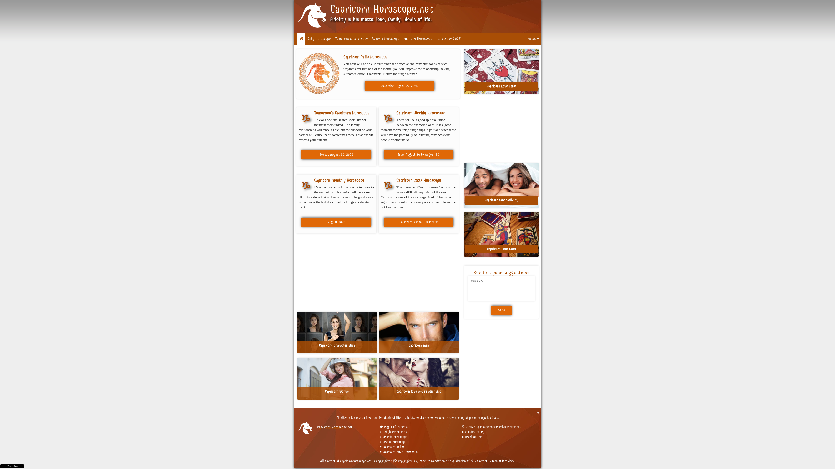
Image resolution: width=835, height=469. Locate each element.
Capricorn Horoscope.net (381, 9)
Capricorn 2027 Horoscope (418, 180)
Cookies (12, 466)
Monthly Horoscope (418, 38)
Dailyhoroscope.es (395, 432)
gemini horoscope (394, 442)
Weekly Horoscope (385, 38)
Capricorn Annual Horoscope (419, 222)
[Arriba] (538, 413)
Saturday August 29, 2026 (399, 86)
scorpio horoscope (395, 437)
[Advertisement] (378, 272)
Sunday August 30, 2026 (336, 154)
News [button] (532, 38)
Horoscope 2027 (449, 38)
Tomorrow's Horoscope (351, 38)
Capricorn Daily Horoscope (365, 56)
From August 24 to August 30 (418, 154)
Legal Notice (473, 437)
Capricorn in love (394, 447)
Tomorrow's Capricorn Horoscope (341, 113)
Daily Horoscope (319, 38)
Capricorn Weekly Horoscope (420, 113)
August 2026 (336, 222)
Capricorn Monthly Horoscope (339, 180)
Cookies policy (474, 432)
